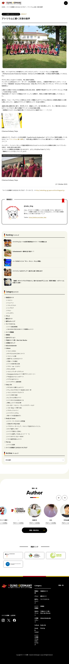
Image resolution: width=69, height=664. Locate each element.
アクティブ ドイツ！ (13, 410)
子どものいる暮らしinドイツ (15, 387)
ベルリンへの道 (11, 356)
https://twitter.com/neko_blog (37, 217)
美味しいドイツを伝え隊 (14, 403)
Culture (8, 348)
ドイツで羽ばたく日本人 (14, 431)
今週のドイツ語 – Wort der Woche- (16, 340)
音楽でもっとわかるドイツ (14, 358)
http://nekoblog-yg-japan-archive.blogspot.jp (50, 190)
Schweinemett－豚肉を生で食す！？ (23, 251)
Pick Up (8, 442)
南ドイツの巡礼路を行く (14, 415)
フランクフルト (11, 305)
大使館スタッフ (10, 343)
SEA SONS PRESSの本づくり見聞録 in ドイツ (20, 329)
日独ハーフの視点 (12, 361)
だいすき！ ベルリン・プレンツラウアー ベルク (20, 405)
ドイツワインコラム (13, 413)
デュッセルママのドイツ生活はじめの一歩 (19, 390)
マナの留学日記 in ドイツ (14, 439)
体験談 (8, 335)
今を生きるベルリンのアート (15, 376)
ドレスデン (10, 313)
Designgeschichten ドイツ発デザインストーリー (21, 374)
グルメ (8, 316)
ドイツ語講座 (10, 332)
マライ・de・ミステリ (13, 366)
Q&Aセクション (10, 337)
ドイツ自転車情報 (12, 327)
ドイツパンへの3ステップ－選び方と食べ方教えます (27, 271)
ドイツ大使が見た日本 (13, 364)
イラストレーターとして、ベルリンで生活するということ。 (24, 426)
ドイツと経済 (11, 444)
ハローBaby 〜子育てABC (14, 408)
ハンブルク (10, 308)
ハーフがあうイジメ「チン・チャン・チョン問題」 (27, 261)
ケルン (9, 310)
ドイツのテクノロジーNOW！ (15, 436)
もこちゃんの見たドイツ (14, 397)
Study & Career (10, 418)
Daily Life (9, 385)
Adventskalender (11, 346)
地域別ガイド (10, 297)
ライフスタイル (10, 324)
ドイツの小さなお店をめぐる (15, 400)
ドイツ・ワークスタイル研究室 (16, 421)
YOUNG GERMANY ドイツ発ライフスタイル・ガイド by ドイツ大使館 (17, 586)
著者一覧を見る (34, 530)
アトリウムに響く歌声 (16, 139)
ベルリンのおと (11, 351)
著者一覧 (61, 585)
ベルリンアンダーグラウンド (15, 371)
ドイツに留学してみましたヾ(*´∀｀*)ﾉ (18, 434)
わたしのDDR (11, 369)
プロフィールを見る (18, 523)
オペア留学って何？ (13, 429)
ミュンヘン (10, 303)
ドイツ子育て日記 (12, 395)
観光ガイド (9, 319)
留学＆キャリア (10, 321)
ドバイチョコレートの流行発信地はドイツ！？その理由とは (30, 242)
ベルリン (9, 300)
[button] (58, 497)
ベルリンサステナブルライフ (15, 392)
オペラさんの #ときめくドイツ (16, 353)
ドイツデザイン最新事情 (14, 382)
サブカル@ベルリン (13, 379)
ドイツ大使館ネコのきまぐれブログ (16, 448)
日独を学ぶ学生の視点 (13, 424)
